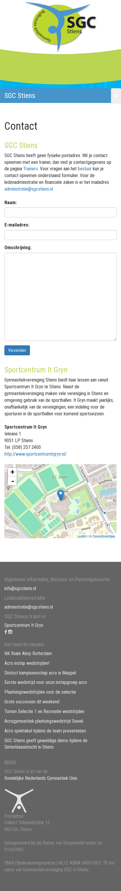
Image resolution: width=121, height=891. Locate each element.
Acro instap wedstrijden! (26, 663)
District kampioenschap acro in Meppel (40, 673)
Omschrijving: (17, 247)
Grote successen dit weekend (31, 702)
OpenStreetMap (104, 536)
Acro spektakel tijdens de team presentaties (45, 731)
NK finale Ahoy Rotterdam (28, 653)
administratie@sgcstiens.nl (28, 189)
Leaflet (82, 536)
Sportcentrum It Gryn (23, 625)
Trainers (30, 168)
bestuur (85, 168)
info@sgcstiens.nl (20, 588)
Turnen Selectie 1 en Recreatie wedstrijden (44, 711)
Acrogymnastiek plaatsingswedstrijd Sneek (43, 721)
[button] (116, 96)
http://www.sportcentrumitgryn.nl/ (35, 454)
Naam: (10, 202)
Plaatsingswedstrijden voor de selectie (40, 692)
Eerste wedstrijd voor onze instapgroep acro (45, 682)
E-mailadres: (16, 225)
